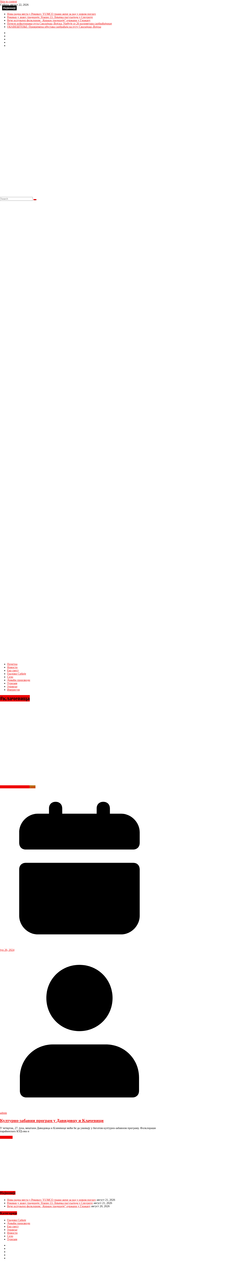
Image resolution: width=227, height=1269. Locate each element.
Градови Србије (16, 673)
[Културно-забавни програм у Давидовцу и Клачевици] (71, 783)
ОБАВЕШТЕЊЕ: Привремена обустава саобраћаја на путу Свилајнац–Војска (54, 26)
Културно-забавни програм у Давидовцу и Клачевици (52, 1120)
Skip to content (8, 1)
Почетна (12, 664)
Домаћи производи (18, 680)
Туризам (12, 683)
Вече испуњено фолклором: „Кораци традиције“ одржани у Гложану (48, 20)
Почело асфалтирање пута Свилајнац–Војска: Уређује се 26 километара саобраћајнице (59, 23)
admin (3, 1112)
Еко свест (13, 670)
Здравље (12, 686)
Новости (12, 667)
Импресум (13, 689)
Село (10, 676)
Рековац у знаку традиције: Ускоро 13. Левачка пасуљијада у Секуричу (50, 17)
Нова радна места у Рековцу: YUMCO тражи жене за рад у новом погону (51, 13)
